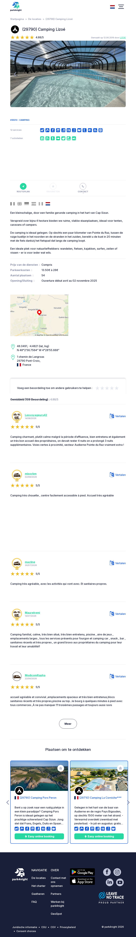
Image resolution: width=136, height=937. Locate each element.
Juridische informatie (24, 927)
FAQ (34, 901)
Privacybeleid (68, 927)
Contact (83, 191)
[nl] (112, 6)
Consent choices (26, 931)
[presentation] (15, 74)
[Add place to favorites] (60, 768)
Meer (68, 723)
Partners (56, 893)
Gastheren (38, 893)
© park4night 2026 (113, 926)
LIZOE (123, 37)
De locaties (34, 19)
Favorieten (53, 191)
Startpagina (17, 19)
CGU (43, 927)
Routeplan (23, 191)
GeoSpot (56, 913)
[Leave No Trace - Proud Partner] (111, 897)
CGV (53, 927)
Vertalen (120, 416)
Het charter (38, 886)
